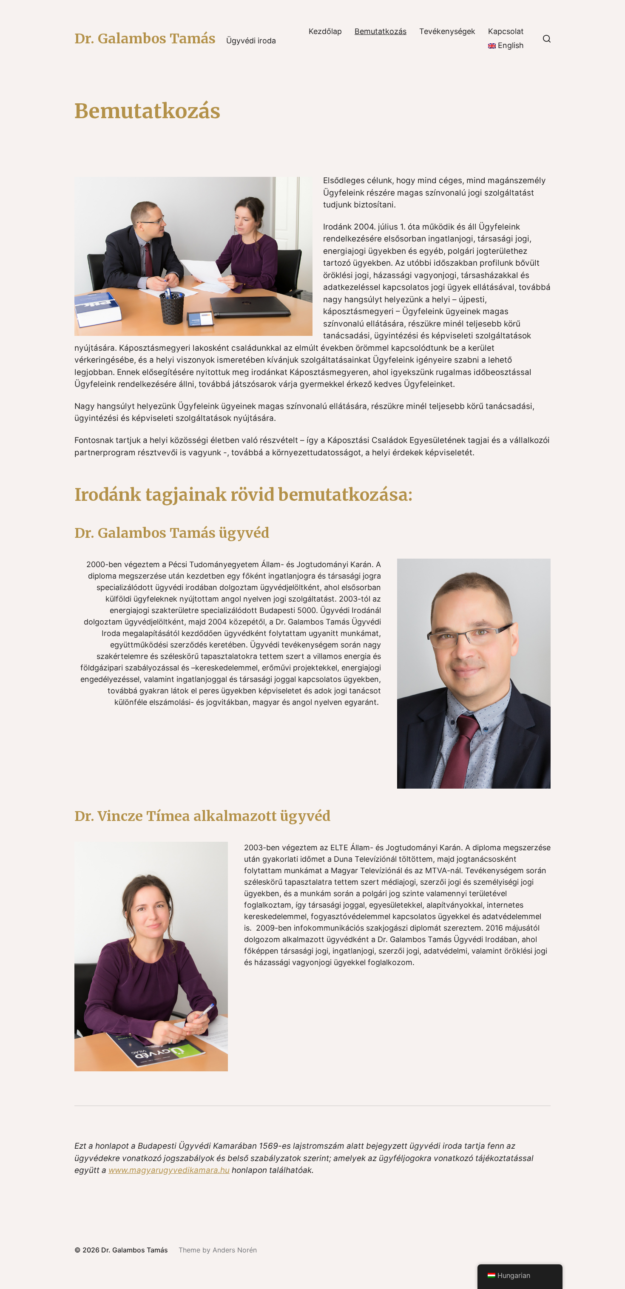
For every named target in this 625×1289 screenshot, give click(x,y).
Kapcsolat (506, 31)
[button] (546, 39)
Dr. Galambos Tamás (145, 38)
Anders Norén (235, 1250)
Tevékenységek (447, 31)
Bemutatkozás (380, 31)
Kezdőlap (325, 31)
